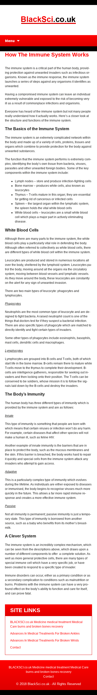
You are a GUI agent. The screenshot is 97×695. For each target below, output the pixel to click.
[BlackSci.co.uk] (48, 20)
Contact (15, 647)
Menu (10, 40)
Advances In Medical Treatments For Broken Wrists (44, 640)
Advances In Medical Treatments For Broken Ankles (45, 633)
